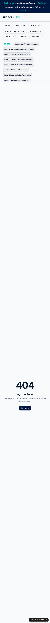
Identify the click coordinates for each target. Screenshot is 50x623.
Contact (36, 37)
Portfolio (35, 31)
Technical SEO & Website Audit (15, 70)
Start (23, 11)
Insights (9, 37)
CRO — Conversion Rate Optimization (18, 65)
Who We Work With (15, 31)
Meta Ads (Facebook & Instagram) (17, 54)
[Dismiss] (46, 619)
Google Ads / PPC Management (26, 44)
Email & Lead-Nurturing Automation (17, 75)
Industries (36, 25)
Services (20, 25)
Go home (25, 408)
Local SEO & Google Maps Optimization (19, 49)
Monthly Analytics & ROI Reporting (16, 80)
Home (7, 25)
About (22, 37)
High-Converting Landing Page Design (18, 59)
